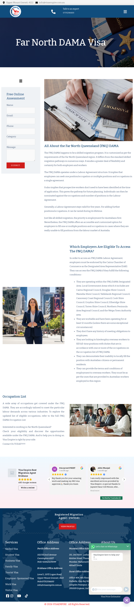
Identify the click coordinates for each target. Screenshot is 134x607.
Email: (10, 115)
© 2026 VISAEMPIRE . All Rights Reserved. (67, 604)
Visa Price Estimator (111, 596)
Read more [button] (94, 491)
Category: (11, 136)
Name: (10, 105)
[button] (20, 81)
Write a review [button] (28, 488)
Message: (11, 147)
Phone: (10, 126)
